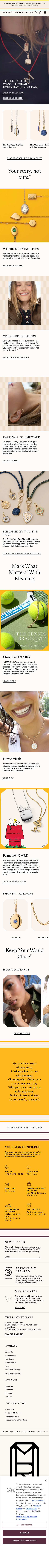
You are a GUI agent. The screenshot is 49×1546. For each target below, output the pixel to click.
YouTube (8, 1396)
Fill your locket (14, 1334)
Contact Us (9, 1409)
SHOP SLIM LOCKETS (10, 17)
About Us (9, 1352)
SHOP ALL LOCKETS (12, 98)
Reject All (24, 1532)
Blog (7, 1366)
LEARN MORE (9, 681)
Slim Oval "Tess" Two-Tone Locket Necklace (13, 146)
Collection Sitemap (12, 1369)
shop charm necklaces (16, 357)
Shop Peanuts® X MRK (14, 882)
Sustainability (10, 1355)
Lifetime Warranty (12, 1416)
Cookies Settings (24, 1524)
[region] (24, 1511)
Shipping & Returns (12, 1413)
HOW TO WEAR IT (16, 969)
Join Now (20, 1307)
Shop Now (8, 778)
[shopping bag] (40, 12)
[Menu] (45, 12)
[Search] (36, 12)
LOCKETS (15, 937)
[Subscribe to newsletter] (40, 1257)
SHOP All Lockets (12, 266)
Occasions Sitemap (12, 1373)
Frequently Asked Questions (16, 1420)
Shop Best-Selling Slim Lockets (24, 158)
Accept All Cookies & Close (24, 1540)
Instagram (9, 1386)
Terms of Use (31, 1508)
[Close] (46, 1480)
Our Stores (9, 1359)
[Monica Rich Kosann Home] (18, 12)
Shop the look (22, 1033)
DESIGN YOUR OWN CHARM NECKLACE (22, 553)
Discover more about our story (24, 1128)
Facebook (9, 1389)
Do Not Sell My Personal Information (26, 1518)
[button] (39, 12)
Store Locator (10, 1362)
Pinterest (8, 1393)
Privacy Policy (38, 1500)
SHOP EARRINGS (11, 461)
